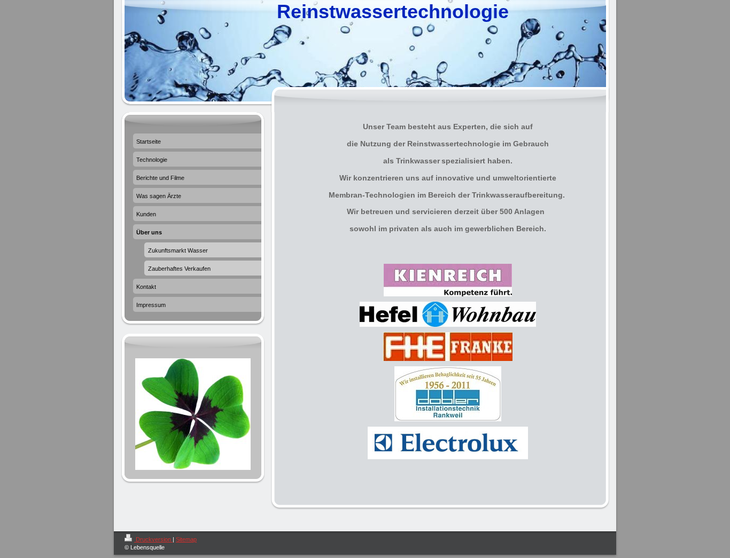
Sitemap (186, 539)
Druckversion (153, 539)
